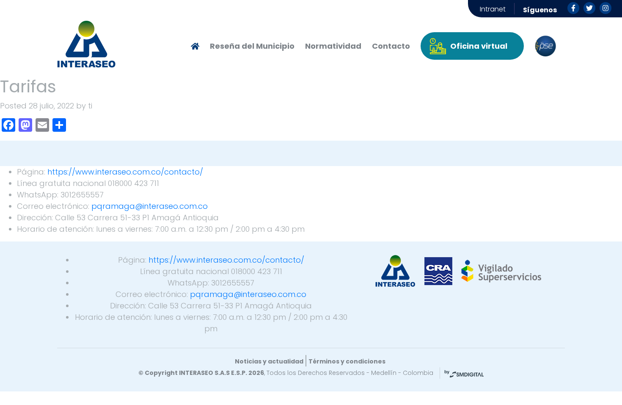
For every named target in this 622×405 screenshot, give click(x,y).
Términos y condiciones (346, 361)
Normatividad (333, 46)
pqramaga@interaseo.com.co (149, 206)
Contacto (391, 46)
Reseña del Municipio (252, 46)
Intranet (493, 9)
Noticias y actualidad (269, 361)
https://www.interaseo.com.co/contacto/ (125, 171)
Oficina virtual (478, 46)
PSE (545, 46)
